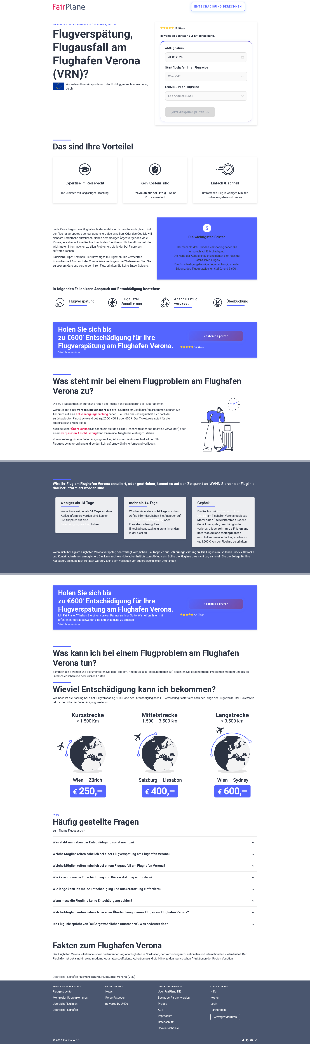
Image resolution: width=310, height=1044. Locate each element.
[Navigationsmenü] (252, 6)
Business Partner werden (174, 997)
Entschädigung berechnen (218, 6)
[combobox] (206, 76)
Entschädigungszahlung (75, 524)
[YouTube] (251, 1040)
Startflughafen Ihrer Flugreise (186, 67)
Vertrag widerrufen (225, 1017)
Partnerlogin (218, 1010)
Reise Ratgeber (115, 997)
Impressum (165, 1016)
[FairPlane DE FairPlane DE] (69, 7)
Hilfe (213, 991)
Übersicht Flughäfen (65, 977)
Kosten (214, 997)
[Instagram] (255, 1040)
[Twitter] (242, 1040)
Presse (162, 1003)
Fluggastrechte (62, 991)
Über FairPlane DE (169, 991)
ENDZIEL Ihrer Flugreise (182, 87)
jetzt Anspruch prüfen (188, 112)
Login (213, 1003)
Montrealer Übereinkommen (70, 997)
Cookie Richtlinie (168, 1028)
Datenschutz (166, 1022)
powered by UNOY (116, 1003)
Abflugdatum (174, 48)
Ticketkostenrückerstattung (146, 520)
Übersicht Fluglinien (65, 1003)
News (109, 991)
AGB (160, 1010)
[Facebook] (247, 1040)
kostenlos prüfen (216, 336)
